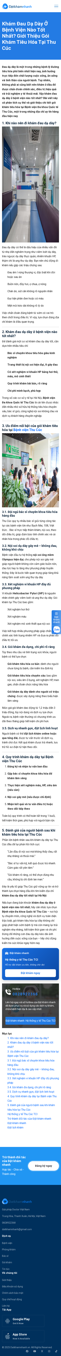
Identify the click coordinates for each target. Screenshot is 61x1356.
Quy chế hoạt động (12, 1299)
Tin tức (5, 1269)
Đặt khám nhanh (16, 1123)
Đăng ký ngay (43, 1165)
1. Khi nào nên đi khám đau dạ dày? (28, 1038)
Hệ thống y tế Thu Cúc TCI (22, 1114)
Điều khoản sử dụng (12, 1286)
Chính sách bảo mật (12, 1293)
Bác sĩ (5, 1256)
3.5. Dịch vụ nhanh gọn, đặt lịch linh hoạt (30, 1091)
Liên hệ (5, 1305)
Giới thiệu (7, 1280)
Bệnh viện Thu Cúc (27, 430)
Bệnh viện (7, 1243)
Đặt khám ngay (30, 973)
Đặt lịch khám (15, 1127)
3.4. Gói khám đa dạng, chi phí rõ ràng (29, 1087)
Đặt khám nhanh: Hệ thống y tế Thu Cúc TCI (31, 1020)
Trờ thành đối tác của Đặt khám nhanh (29, 1118)
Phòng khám (9, 1249)
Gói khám (7, 1262)
